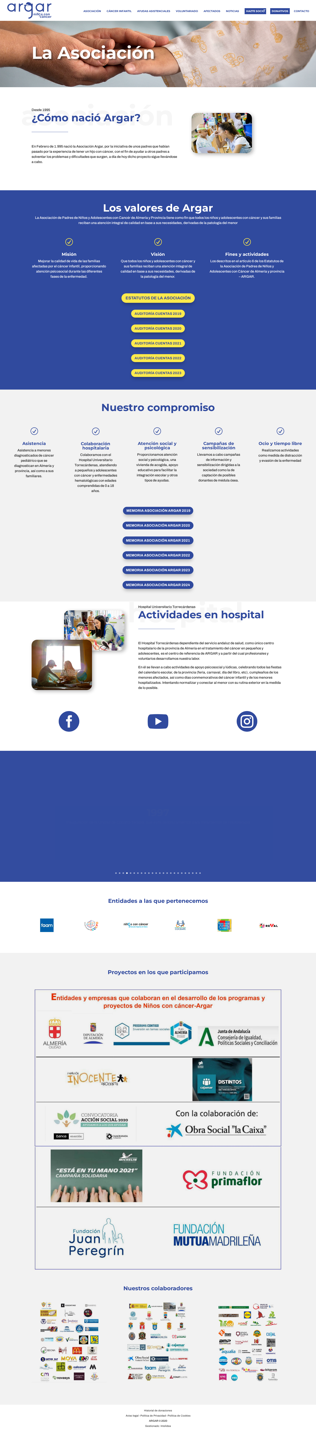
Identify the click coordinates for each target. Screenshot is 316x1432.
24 (200, 873)
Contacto (301, 11)
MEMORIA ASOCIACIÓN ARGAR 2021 (158, 540)
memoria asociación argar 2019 (158, 510)
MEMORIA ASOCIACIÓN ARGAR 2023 (158, 570)
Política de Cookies (179, 1415)
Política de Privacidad (153, 1415)
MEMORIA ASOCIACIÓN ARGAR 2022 (158, 555)
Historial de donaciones (158, 1410)
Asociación (92, 11)
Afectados (212, 11)
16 (171, 873)
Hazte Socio (255, 11)
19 (182, 873)
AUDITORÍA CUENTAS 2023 (158, 373)
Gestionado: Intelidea (158, 1425)
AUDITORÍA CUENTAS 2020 (158, 328)
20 (185, 873)
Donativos (280, 11)
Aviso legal (132, 1415)
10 (149, 873)
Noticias (232, 11)
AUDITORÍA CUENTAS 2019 (158, 313)
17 (174, 873)
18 (178, 873)
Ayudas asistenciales (153, 11)
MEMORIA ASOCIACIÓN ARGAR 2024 (158, 585)
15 (167, 873)
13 (160, 873)
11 (152, 873)
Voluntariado (187, 11)
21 (189, 873)
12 (156, 873)
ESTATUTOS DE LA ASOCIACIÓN (158, 298)
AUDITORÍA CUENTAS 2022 (158, 358)
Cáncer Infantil (119, 11)
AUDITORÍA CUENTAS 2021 (158, 343)
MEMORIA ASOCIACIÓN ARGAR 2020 (158, 525)
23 (196, 873)
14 (163, 873)
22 (192, 873)
